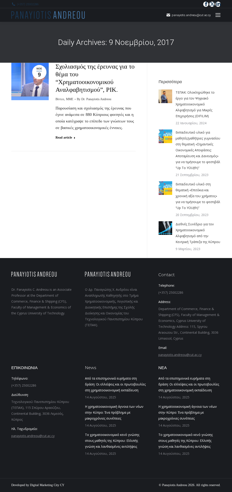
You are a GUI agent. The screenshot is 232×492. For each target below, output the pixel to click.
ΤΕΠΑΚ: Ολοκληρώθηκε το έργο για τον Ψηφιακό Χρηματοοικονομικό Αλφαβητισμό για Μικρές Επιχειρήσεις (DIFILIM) (195, 104)
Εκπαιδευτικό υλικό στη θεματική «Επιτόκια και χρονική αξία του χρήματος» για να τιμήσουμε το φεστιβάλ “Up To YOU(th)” (198, 196)
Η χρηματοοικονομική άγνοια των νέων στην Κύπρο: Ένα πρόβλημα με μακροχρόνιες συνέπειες (114, 412)
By (94, 99)
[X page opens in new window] (212, 4)
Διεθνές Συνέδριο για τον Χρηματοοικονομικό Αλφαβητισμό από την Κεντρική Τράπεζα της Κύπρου (198, 233)
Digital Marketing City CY (47, 485)
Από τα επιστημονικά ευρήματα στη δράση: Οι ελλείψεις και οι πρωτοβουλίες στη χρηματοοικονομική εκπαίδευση (115, 384)
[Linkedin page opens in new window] (218, 4)
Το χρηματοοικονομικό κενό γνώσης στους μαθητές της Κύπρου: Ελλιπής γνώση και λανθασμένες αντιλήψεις (112, 440)
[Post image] (165, 96)
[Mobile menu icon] (218, 15)
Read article (64, 137)
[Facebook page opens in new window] (205, 4)
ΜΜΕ (69, 99)
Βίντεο (60, 99)
